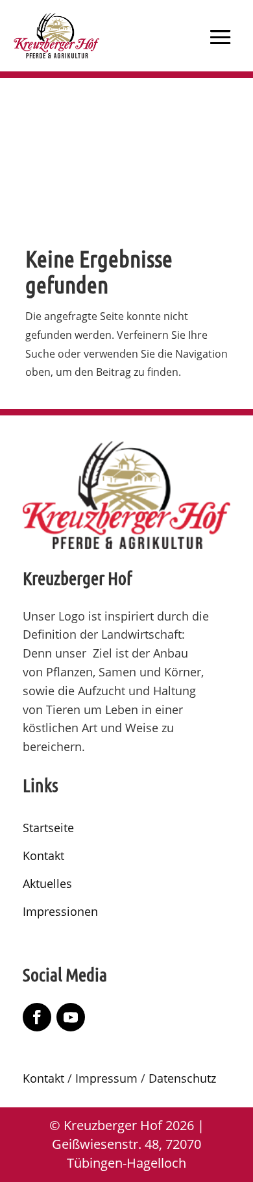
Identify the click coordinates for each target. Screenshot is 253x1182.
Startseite (48, 827)
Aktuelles (47, 883)
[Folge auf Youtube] (70, 1017)
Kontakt (43, 855)
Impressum (106, 1078)
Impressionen (60, 911)
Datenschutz (182, 1078)
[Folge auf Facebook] (37, 1017)
